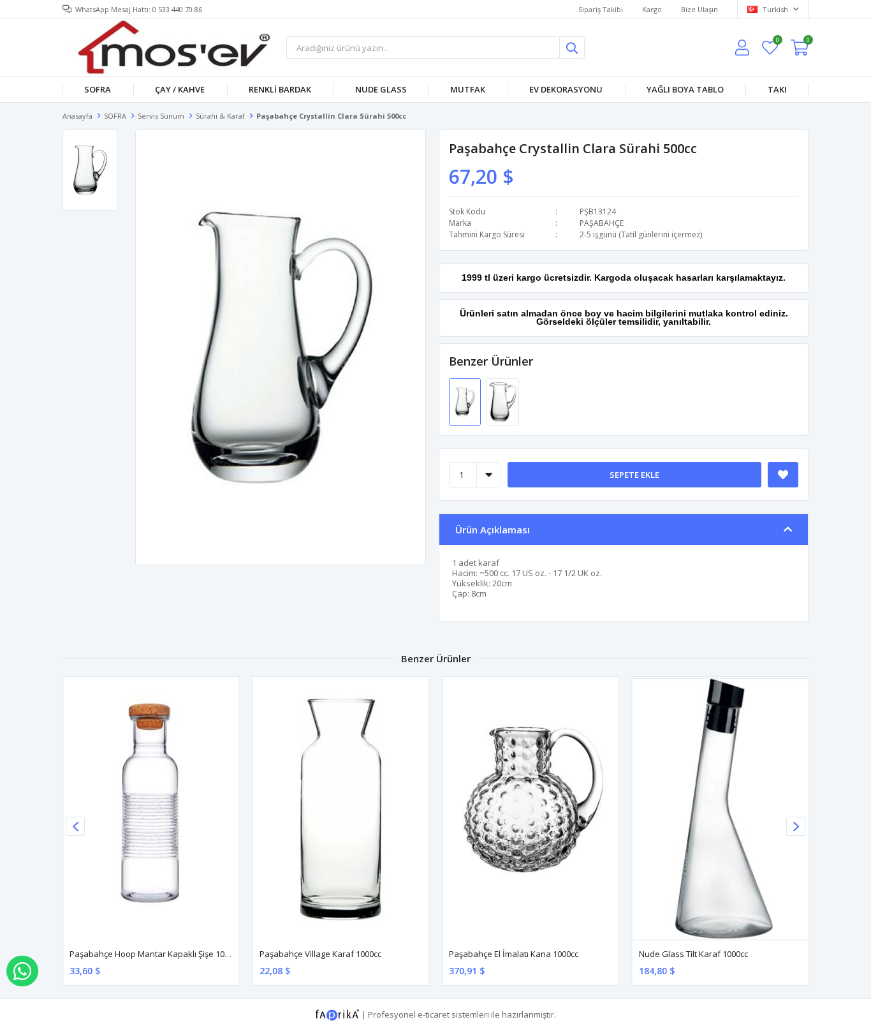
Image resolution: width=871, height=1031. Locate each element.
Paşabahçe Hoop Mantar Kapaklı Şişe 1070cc (155, 954)
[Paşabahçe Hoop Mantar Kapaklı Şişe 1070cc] (151, 808)
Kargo (652, 9)
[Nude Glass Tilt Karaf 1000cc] (721, 808)
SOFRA (97, 89)
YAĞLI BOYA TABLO (685, 89)
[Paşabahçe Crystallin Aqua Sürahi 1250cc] (502, 401)
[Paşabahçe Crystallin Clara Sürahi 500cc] (466, 401)
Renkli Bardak (280, 89)
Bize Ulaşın (699, 9)
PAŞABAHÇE (602, 223)
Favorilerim (777, 42)
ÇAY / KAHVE (180, 89)
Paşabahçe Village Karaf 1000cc (320, 954)
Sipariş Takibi (600, 9)
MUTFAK (467, 89)
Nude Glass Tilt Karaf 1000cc (693, 954)
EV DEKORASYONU (566, 89)
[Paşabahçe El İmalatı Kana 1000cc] (530, 808)
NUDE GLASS (381, 89)
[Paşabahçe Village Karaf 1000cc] (341, 808)
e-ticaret (434, 1014)
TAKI (777, 89)
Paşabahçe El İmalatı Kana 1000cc (513, 954)
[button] (795, 826)
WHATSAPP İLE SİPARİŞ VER (22, 971)
